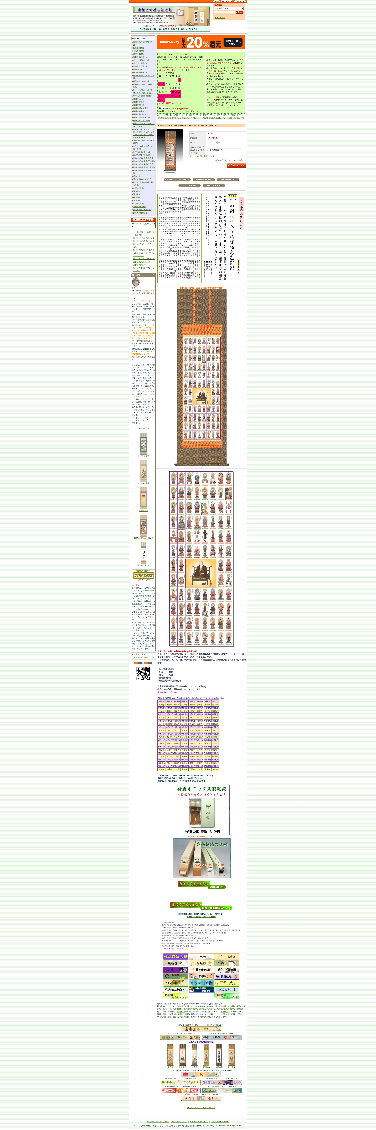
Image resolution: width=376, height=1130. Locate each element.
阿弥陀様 (206, 1067)
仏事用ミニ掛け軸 (140, 66)
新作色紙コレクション (142, 152)
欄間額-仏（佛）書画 (141, 121)
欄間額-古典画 (138, 111)
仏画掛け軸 (166, 1009)
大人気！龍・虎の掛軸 (142, 210)
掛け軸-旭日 (143, 511)
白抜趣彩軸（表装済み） (143, 155)
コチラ (134, 357)
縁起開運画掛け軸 (140, 57)
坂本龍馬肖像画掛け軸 (142, 96)
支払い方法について (179, 1122)
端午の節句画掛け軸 (141, 81)
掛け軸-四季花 (143, 483)
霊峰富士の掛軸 (139, 207)
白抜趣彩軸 (205, 1017)
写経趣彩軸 (184, 1017)
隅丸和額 (178, 1014)
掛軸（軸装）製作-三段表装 (144, 161)
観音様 (194, 1067)
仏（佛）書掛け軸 (140, 63)
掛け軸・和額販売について (143, 238)
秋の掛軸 (136, 197)
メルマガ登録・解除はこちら (143, 657)
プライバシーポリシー (220, 1122)
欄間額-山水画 (138, 99)
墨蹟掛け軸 (137, 69)
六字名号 (219, 1067)
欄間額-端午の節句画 (141, 117)
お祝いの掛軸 (138, 188)
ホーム (159, 115)
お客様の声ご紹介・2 (141, 265)
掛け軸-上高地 (143, 456)
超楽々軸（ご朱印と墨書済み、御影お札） (174, 118)
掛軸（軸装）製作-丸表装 (143, 158)
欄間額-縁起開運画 (140, 108)
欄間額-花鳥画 (138, 102)
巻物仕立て (137, 176)
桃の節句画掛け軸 (140, 72)
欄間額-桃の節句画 (140, 114)
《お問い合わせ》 (146, 612)
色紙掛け (224, 1012)
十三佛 (170, 1067)
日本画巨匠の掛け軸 (184, 1006)
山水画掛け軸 (138, 48)
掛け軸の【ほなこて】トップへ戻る (201, 1108)
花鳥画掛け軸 (138, 51)
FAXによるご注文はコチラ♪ (144, 259)
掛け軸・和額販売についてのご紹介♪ (201, 917)
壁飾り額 (225, 1014)
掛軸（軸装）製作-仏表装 (143, 164)
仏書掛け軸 (177, 1009)
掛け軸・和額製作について (143, 241)
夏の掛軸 (136, 194)
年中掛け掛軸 (138, 204)
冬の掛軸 (136, 200)
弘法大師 (231, 1067)
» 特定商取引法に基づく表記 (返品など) (230, 160)
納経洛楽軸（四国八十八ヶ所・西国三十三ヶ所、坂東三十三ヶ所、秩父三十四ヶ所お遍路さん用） (203, 115)
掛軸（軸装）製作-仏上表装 (144, 167)
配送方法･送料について (199, 1122)
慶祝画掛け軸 (138, 54)
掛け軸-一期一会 (143, 565)
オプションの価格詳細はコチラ (201, 156)
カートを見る (220, 18)
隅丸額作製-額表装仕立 (142, 179)
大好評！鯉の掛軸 (140, 213)
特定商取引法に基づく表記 (158, 1122)
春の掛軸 (136, 191)
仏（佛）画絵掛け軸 (141, 60)
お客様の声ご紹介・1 (141, 262)
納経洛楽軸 (166, 1017)
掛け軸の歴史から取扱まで (143, 250)
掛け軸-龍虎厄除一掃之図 (143, 538)
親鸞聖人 (182, 1067)
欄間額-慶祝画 (138, 105)
